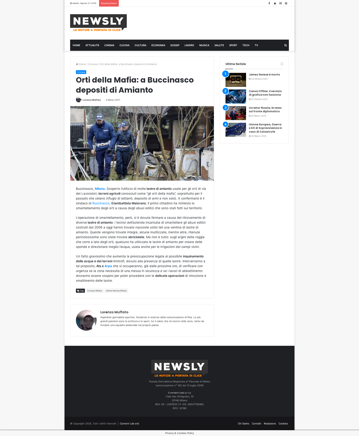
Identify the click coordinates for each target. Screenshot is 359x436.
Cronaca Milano (94, 290)
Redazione (270, 423)
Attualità (92, 45)
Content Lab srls (129, 423)
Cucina (124, 45)
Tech (246, 45)
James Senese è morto (264, 74)
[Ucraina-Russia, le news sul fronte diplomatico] (235, 113)
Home (76, 45)
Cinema (109, 45)
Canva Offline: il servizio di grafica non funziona (265, 93)
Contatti (256, 423)
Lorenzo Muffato (92, 99)
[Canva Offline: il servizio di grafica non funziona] (235, 96)
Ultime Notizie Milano (116, 290)
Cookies (283, 423)
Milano (100, 189)
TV (256, 45)
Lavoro (189, 45)
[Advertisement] (217, 22)
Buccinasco (100, 203)
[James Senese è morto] (235, 80)
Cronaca (92, 64)
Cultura (140, 45)
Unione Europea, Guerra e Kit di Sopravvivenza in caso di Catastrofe (265, 128)
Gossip (174, 45)
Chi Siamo (243, 423)
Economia (158, 45)
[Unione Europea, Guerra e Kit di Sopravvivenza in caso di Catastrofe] (235, 130)
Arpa (108, 266)
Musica (204, 45)
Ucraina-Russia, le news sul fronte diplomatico (265, 109)
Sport (233, 45)
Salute (219, 45)
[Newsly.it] (98, 22)
